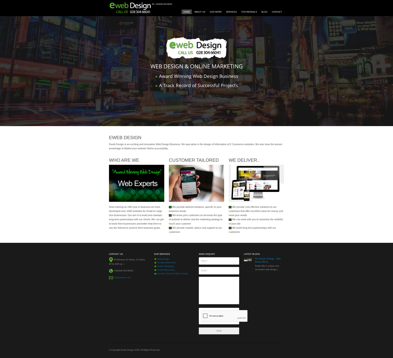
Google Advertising (166, 262)
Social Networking (166, 270)
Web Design (163, 259)
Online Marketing (165, 266)
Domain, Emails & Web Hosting (172, 273)
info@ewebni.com (122, 277)
